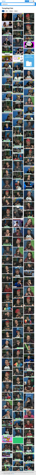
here (13, 473)
